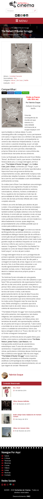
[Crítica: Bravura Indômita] (7, 405)
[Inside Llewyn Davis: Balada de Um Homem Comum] (7, 419)
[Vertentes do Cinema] (21, 4)
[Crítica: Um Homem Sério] (7, 432)
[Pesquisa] (35, 11)
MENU (23, 21)
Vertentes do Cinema (22, 490)
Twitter (4, 93)
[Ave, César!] (7, 392)
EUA (15, 78)
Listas (6, 470)
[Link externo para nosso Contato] (16, 15)
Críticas (8, 28)
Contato (7, 475)
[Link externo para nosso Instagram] (21, 15)
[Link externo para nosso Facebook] (19, 15)
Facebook (11, 93)
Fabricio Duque (27, 35)
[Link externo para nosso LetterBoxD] (24, 15)
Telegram (18, 93)
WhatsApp (25, 93)
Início (3, 28)
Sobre (6, 456)
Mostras (7, 463)
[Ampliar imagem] (22, 58)
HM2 (28, 496)
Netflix (26, 80)
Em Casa (19, 80)
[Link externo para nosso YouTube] (27, 15)
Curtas (7, 465)
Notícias (7, 473)
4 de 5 (13, 83)
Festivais (7, 461)
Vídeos (7, 468)
